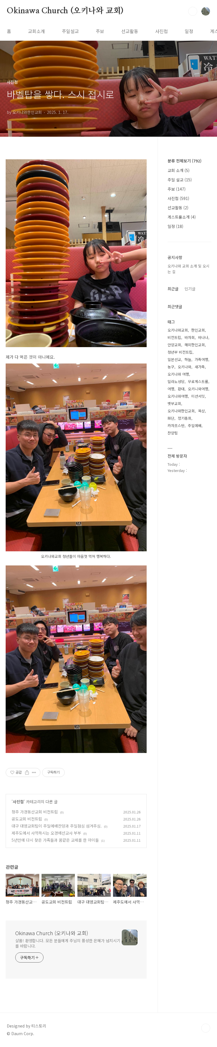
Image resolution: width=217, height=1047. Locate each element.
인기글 (190, 288)
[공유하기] (27, 772)
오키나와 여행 (178, 374)
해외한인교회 (195, 344)
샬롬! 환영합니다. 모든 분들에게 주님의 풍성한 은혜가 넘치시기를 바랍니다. (67, 943)
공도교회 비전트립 (27, 819)
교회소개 (36, 31)
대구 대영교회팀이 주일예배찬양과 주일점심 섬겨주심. (57, 826)
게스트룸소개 (182, 217)
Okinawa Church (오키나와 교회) (65, 11)
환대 (181, 388)
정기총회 (184, 418)
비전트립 (174, 337)
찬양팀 (173, 433)
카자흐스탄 (176, 425)
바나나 (203, 337)
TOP (205, 1028)
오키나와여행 (178, 396)
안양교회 (174, 344)
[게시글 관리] (34, 772)
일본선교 (174, 359)
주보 (100, 31)
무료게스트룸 (198, 381)
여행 (171, 388)
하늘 (188, 359)
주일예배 (194, 425)
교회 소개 (179, 170)
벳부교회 (174, 403)
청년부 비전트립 (180, 352)
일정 (189, 31)
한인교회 (198, 330)
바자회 (190, 337)
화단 (171, 418)
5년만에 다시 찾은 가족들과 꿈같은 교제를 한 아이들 (55, 840)
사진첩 (161, 31)
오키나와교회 (178, 330)
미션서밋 (198, 396)
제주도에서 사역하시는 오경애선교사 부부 (46, 833)
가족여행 (201, 359)
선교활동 (129, 31)
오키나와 (184, 366)
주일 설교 (180, 179)
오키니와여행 (198, 388)
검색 (192, 11)
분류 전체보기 (184, 161)
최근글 (173, 288)
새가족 (200, 366)
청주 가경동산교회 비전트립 (35, 812)
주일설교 (70, 31)
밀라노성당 (176, 381)
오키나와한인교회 (181, 410)
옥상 (201, 410)
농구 (171, 366)
